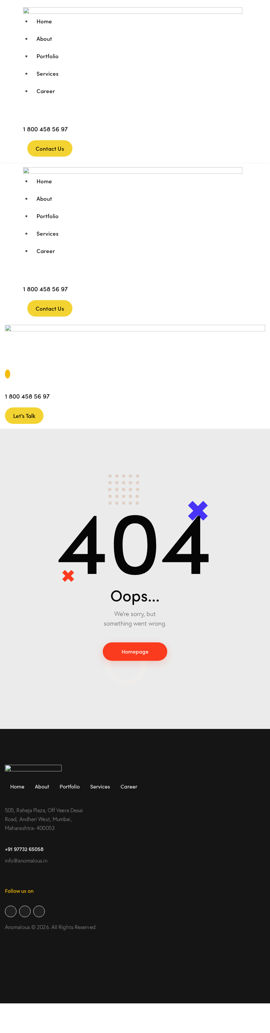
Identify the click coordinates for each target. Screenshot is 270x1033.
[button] (8, 363)
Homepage (135, 651)
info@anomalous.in (26, 860)
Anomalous (17, 927)
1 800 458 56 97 (45, 128)
